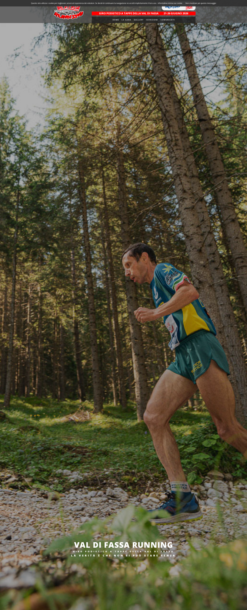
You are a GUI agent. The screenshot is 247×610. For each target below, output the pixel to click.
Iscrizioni (152, 20)
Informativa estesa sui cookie (170, 3)
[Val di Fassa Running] (68, 11)
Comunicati (168, 20)
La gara (126, 20)
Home (116, 20)
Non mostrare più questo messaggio (200, 3)
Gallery (138, 20)
